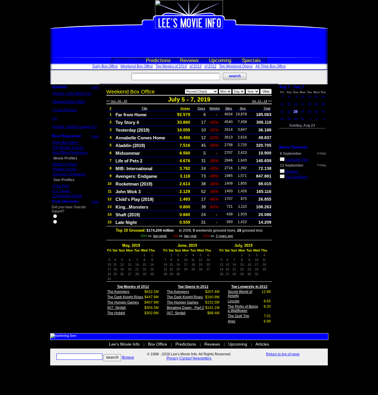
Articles (262, 344)
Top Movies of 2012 (133, 287)
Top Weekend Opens (236, 66)
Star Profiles (63, 180)
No (60, 222)
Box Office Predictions (70, 153)
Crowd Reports (65, 110)
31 (302, 119)
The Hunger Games (123, 302)
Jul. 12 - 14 (259, 101)
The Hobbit (116, 313)
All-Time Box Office (270, 66)
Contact (185, 358)
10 (302, 97)
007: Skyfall (116, 308)
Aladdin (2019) (64, 169)
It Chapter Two (296, 160)
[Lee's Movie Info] (189, 27)
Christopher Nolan (67, 196)
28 (282, 119)
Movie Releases (293, 147)
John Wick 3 (128, 191)
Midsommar (127, 153)
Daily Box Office (105, 66)
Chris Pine (61, 186)
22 (288, 111)
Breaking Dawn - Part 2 (185, 308)
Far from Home (130, 114)
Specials (251, 60)
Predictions (158, 60)
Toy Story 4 (127, 122)
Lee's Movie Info (124, 344)
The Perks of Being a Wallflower (243, 308)
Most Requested (66, 136)
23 (295, 111)
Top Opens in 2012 (193, 287)
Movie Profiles (65, 158)
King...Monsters (131, 206)
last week (160, 236)
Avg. (243, 108)
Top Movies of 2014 (171, 66)
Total (266, 108)
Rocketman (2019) (133, 183)
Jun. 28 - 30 (119, 101)
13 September (292, 165)
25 (309, 111)
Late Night (126, 222)
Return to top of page (283, 354)
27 (323, 111)
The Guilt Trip (238, 316)
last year (190, 236)
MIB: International (133, 168)
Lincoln (233, 301)
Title (144, 108)
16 (295, 104)
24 (302, 111)
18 (309, 104)
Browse (128, 357)
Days (201, 108)
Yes (61, 217)
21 (282, 111)
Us (55, 118)
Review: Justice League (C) (75, 127)
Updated (59, 87)
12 (316, 97)
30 (295, 119)
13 (323, 97)
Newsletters (202, 358)
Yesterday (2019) (132, 130)
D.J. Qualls (61, 191)
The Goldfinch (296, 177)
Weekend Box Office (136, 66)
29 (288, 119)
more (95, 87)
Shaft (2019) (127, 214)
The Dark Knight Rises (125, 297)
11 (309, 97)
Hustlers (292, 172)
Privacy (172, 358)
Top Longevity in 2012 (249, 287)
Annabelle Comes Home (140, 137)
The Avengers (118, 292)
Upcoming (220, 60)
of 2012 (210, 66)
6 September (291, 153)
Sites (228, 108)
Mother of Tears (65, 164)
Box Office (127, 60)
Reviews (189, 60)
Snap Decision (65, 201)
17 (302, 104)
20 (323, 104)
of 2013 (196, 66)
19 (316, 104)
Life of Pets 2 (128, 160)
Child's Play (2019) (134, 199)
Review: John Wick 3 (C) (72, 93)
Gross (185, 108)
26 (316, 111)
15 (288, 104)
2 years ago (224, 236)
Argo (231, 321)
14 (282, 104)
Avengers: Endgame (69, 174)
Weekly (214, 108)
